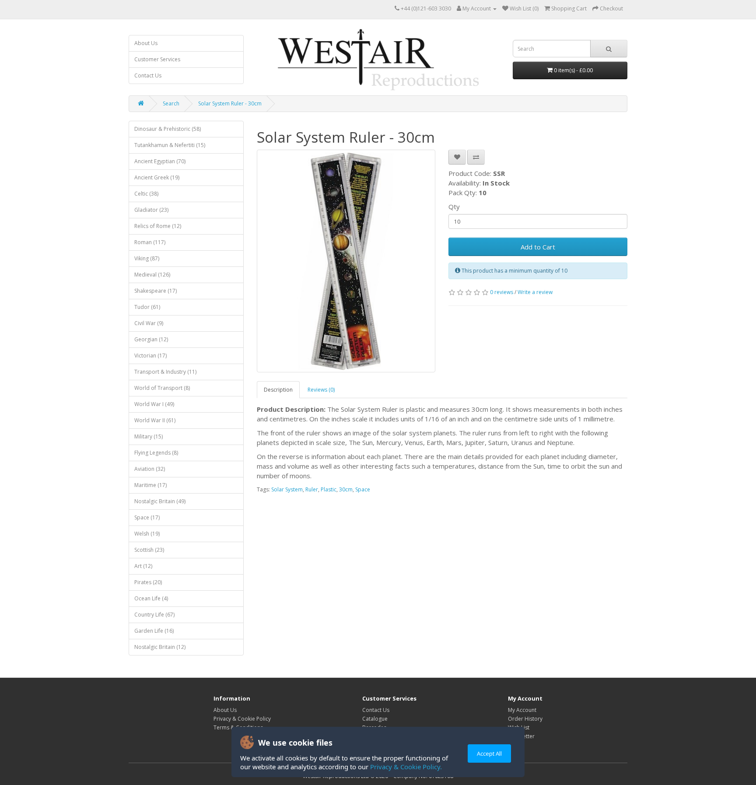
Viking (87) (146, 258)
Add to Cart (538, 246)
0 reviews (501, 292)
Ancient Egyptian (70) (160, 161)
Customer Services (157, 59)
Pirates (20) (148, 582)
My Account (522, 710)
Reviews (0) (321, 389)
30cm (346, 489)
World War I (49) (154, 404)
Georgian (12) (151, 339)
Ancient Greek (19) (156, 177)
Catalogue (375, 718)
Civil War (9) (148, 323)
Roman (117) (149, 242)
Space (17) (147, 517)
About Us (146, 43)
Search (171, 103)
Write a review (535, 292)
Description (278, 389)
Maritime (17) (150, 485)
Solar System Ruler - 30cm (230, 103)
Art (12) (143, 566)
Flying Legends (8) (156, 452)
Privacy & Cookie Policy (242, 718)
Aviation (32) (149, 469)
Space (362, 489)
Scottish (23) (149, 550)
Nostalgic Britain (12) (160, 647)
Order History (525, 718)
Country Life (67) (154, 614)
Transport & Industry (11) (165, 371)
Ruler (311, 489)
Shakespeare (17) (155, 290)
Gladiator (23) (151, 210)
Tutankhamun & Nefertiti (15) (169, 145)
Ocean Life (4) (151, 598)
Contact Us (147, 75)
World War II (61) (154, 420)
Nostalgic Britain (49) (160, 501)
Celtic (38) (146, 193)
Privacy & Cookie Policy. (406, 766)
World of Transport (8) (162, 388)
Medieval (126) (152, 274)
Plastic (328, 489)
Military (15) (148, 436)
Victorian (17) (150, 355)
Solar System (287, 489)
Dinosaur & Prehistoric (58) (167, 129)
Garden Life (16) (154, 630)
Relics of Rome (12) (157, 226)
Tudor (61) (147, 307)
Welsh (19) (147, 533)
